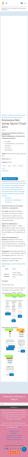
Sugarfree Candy (6, 8)
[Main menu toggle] (25, 3)
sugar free (7, 187)
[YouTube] (18, 448)
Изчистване (5, 170)
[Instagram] (7, 448)
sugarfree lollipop (15, 187)
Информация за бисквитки (14, 439)
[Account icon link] (6, 3)
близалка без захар (7, 191)
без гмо (8, 189)
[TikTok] (20, 448)
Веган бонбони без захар (15, 117)
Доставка (14, 433)
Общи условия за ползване (14, 435)
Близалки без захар (20, 183)
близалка (19, 189)
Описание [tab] (8, 198)
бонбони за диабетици (8, 193)
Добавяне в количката (9, 178)
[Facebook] (5, 448)
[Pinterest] (10, 448)
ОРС (20, 427)
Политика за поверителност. (14, 437)
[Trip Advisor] (15, 448)
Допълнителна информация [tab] (13, 200)
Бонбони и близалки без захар (10, 115)
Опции (8, 314)
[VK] (13, 448)
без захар (13, 189)
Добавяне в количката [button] (10, 348)
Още (13, 321)
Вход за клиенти (14, 431)
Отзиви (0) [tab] (8, 202)
